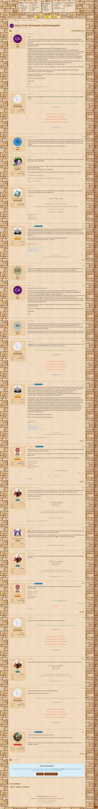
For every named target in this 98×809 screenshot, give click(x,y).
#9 (83, 321)
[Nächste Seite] (18, 31)
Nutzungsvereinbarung (43, 798)
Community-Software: (47, 801)
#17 (83, 617)
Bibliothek (45, 7)
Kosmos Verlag (35, 499)
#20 (83, 732)
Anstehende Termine (59, 8)
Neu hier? (68, 4)
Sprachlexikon (57, 7)
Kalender (34, 8)
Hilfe (33, 10)
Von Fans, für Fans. (52, 796)
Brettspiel (12, 786)
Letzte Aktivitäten (35, 7)
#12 (83, 446)
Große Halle (45, 4)
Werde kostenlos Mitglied (58, 769)
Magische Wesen (24, 6)
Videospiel (18, 786)
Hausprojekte (34, 5)
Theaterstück (23, 10)
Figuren (22, 5)
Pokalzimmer (46, 9)
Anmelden (68, 6)
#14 (83, 528)
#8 (83, 285)
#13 (83, 487)
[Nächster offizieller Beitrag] (83, 260)
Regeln (33, 9)
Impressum (60, 798)
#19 (83, 688)
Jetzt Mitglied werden (51, 774)
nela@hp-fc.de (80, 473)
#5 (83, 188)
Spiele (22, 12)
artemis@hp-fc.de (32, 243)
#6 (83, 226)
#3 (83, 137)
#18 (83, 659)
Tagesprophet (57, 4)
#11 (83, 384)
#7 (83, 265)
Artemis (40, 437)
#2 (83, 94)
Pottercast (57, 5)
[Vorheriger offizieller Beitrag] (80, 441)
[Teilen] (83, 31)
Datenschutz (53, 798)
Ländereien (45, 6)
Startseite (34, 4)
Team (33, 6)
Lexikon (56, 6)
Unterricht (45, 8)
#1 (83, 34)
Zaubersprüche (24, 7)
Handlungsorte (24, 8)
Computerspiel (25, 786)
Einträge (12, 507)
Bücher (22, 4)
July (40, 86)
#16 (83, 583)
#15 (83, 553)
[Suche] (96, 6)
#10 (83, 341)
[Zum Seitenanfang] (95, 807)
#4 (83, 156)
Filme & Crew (23, 9)
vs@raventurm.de (32, 244)
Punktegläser (46, 10)
